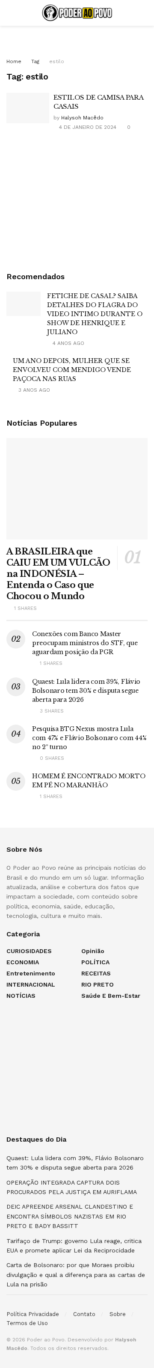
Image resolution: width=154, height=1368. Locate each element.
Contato (84, 1314)
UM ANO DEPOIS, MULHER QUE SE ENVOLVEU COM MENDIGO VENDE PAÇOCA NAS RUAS (72, 370)
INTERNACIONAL (30, 984)
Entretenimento (30, 973)
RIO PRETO (97, 984)
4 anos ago (67, 343)
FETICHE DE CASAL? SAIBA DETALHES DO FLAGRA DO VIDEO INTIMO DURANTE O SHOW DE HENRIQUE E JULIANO (94, 314)
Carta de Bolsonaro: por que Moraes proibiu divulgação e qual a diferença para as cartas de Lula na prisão (75, 1274)
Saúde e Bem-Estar (110, 995)
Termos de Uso (27, 1323)
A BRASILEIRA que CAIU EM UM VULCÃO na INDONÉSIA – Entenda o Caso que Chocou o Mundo (58, 573)
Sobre (118, 1314)
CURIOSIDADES (29, 951)
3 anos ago (33, 390)
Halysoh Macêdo (82, 118)
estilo (56, 61)
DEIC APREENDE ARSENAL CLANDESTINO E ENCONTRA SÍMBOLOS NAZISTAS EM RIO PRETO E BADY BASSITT (69, 1216)
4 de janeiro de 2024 (86, 127)
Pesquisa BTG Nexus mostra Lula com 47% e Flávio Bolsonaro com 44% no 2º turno (89, 738)
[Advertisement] (77, 201)
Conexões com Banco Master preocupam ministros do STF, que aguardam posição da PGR (84, 643)
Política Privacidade (32, 1314)
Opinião (92, 951)
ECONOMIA (22, 962)
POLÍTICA (95, 962)
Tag (35, 61)
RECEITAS (96, 973)
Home (13, 61)
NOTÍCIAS (21, 995)
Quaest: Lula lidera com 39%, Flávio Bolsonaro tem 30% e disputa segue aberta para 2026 (86, 691)
